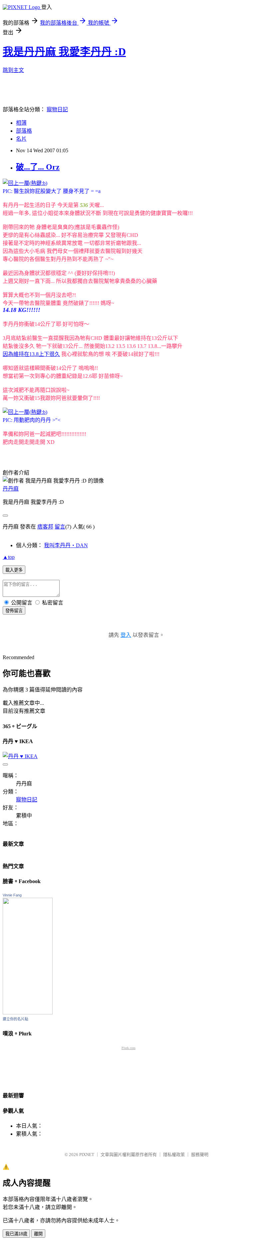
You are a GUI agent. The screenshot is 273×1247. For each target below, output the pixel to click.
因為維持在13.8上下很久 (31, 354)
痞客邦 (45, 527)
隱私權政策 (174, 1154)
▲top (9, 557)
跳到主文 (13, 70)
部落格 (24, 131)
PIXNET (86, 1154)
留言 (60, 527)
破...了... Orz (38, 167)
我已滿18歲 (16, 1233)
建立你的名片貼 (15, 1019)
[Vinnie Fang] (28, 1012)
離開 (38, 1233)
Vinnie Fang (12, 895)
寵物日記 (57, 109)
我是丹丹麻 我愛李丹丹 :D (64, 52)
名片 (21, 139)
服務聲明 (199, 1154)
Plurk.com (129, 1048)
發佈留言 (14, 610)
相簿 (21, 123)
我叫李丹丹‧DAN (66, 545)
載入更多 (14, 570)
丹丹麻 (11, 489)
